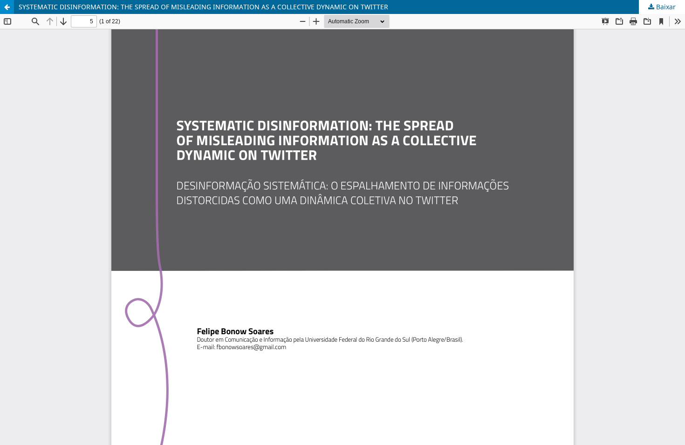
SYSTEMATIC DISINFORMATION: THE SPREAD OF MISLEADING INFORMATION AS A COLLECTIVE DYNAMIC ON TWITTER (203, 6)
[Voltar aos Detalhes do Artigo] (7, 7)
